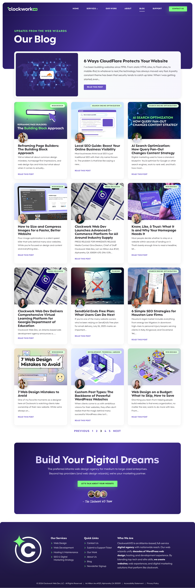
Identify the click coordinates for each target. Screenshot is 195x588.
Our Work (111, 8)
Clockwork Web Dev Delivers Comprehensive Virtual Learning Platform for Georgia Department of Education (40, 319)
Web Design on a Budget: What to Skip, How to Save (153, 394)
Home (76, 8)
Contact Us (178, 8)
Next (117, 431)
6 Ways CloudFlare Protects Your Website (126, 61)
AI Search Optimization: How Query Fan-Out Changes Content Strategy (153, 149)
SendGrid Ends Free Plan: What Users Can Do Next (95, 313)
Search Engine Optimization (106, 106)
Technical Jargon (111, 352)
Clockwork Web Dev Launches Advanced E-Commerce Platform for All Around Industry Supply (96, 232)
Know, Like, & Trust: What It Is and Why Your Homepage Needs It (154, 230)
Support (157, 8)
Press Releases (112, 187)
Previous (82, 431)
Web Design (57, 106)
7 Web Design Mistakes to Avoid (38, 394)
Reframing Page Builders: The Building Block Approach (38, 149)
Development (94, 352)
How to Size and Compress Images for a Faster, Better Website (39, 230)
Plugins (116, 271)
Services (91, 8)
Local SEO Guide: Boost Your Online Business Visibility (97, 147)
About (128, 8)
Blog (142, 8)
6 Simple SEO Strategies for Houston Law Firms (154, 313)
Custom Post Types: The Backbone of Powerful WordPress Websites (94, 396)
